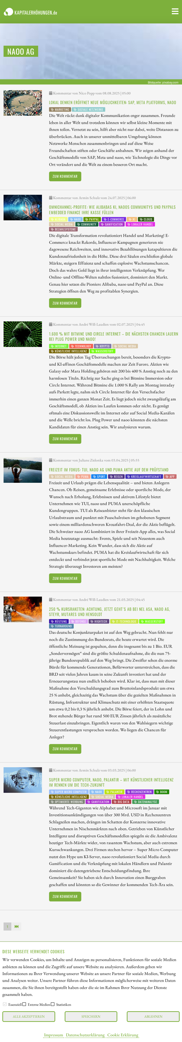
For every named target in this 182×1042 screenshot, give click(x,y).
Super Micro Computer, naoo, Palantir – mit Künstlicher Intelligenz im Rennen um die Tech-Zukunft (111, 782)
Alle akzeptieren (29, 1016)
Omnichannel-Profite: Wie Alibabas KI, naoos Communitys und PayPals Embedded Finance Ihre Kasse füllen (112, 209)
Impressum (53, 1035)
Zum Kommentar (65, 176)
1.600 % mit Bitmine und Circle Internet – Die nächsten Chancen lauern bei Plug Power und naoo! (113, 336)
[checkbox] (4, 1004)
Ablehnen (153, 1016)
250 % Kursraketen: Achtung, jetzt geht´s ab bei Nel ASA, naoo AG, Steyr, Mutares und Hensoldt (109, 611)
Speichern (91, 1016)
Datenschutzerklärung (85, 1035)
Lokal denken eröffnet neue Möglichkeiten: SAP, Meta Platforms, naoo (112, 102)
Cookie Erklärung (122, 1035)
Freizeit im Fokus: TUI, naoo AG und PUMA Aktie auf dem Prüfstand (108, 470)
